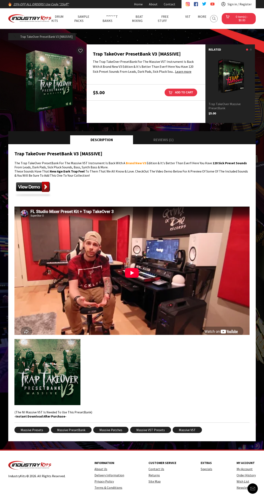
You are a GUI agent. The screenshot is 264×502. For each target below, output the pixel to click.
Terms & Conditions (108, 487)
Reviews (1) (163, 139)
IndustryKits (29, 18)
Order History (246, 475)
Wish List (243, 481)
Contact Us (156, 469)
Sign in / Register (239, 4)
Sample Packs (81, 18)
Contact (169, 4)
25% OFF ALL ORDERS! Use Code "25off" (41, 4)
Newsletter (245, 487)
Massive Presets (32, 430)
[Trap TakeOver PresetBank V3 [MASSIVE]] (47, 83)
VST (188, 16)
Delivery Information (109, 475)
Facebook (196, 4)
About (153, 4)
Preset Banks (110, 18)
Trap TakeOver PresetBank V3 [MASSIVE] (46, 37)
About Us (100, 469)
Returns (154, 475)
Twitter (204, 4)
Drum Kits (57, 18)
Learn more (183, 71)
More (202, 16)
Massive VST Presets (150, 430)
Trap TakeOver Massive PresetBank (225, 106)
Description (102, 139)
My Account (245, 469)
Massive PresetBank (71, 430)
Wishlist (80, 50)
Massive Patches (110, 430)
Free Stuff (163, 18)
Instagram (188, 4)
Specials (206, 469)
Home (138, 4)
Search (214, 18)
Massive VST (187, 430)
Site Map (154, 481)
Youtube (212, 4)
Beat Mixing (137, 18)
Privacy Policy (104, 481)
